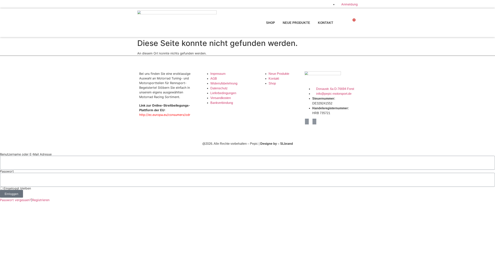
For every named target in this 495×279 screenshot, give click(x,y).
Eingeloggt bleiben (17, 188)
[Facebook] (307, 121)
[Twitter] (314, 121)
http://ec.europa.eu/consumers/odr (164, 115)
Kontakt (325, 22)
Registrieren (41, 200)
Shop (270, 22)
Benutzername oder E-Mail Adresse (26, 154)
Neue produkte (296, 22)
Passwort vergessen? (15, 200)
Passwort (7, 171)
